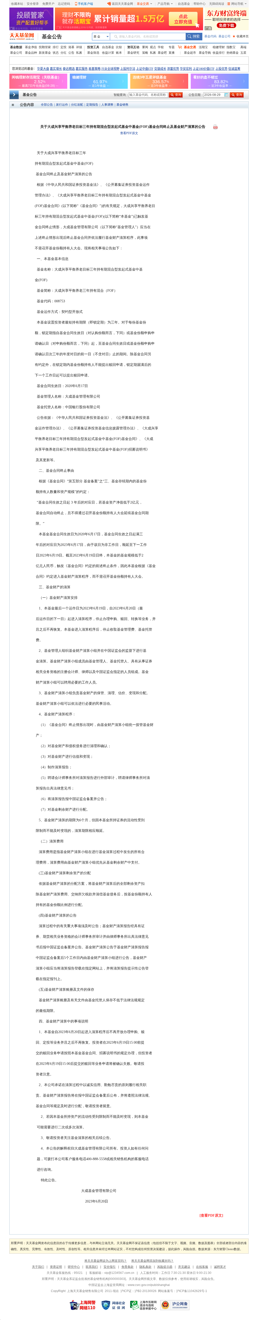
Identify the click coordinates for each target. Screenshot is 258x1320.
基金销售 (122, 104)
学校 (161, 47)
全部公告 (47, 104)
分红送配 (77, 104)
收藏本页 (241, 36)
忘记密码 (64, 4)
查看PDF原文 (129, 133)
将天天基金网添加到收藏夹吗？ (152, 1261)
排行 (56, 47)
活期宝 (203, 47)
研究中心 (74, 1267)
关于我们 (38, 1267)
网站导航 (237, 4)
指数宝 (231, 47)
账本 (119, 52)
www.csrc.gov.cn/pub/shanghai (149, 1285)
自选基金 (184, 4)
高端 (243, 47)
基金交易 (143, 4)
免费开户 (48, 4)
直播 (172, 52)
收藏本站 (17, 4)
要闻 (145, 47)
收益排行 (219, 52)
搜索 (194, 36)
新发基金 (45, 52)
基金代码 (210, 36)
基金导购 (205, 52)
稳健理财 (219, 47)
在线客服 (202, 1267)
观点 (153, 47)
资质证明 (56, 1267)
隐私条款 (145, 1267)
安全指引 (110, 1267)
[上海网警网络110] (82, 1305)
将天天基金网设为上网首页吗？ (105, 1261)
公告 (71, 52)
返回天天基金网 (122, 4)
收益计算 (108, 52)
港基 (71, 47)
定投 (63, 47)
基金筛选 (93, 52)
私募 (79, 52)
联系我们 (92, 1267)
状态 (56, 52)
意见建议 (184, 1267)
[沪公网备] (174, 1305)
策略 (145, 52)
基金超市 (190, 52)
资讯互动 (133, 47)
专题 (172, 47)
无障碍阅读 (216, 4)
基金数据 (16, 47)
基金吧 (162, 52)
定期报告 (92, 104)
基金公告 (52, 36)
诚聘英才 (220, 1267)
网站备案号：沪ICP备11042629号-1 (182, 1291)
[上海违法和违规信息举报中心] (143, 1305)
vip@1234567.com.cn (119, 1273)
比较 (119, 47)
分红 (63, 52)
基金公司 (224, 36)
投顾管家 (45, 47)
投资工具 (93, 47)
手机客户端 (85, 4)
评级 (79, 47)
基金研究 (133, 52)
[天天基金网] (23, 36)
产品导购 (163, 4)
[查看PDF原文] (211, 1215)
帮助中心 (200, 4)
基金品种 (31, 52)
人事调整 (107, 104)
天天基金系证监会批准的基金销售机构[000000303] (91, 1279)
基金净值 (31, 47)
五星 (243, 52)
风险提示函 (164, 1267)
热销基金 (233, 52)
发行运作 (62, 104)
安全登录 (33, 4)
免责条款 (127, 1267)
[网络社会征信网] (113, 1305)
